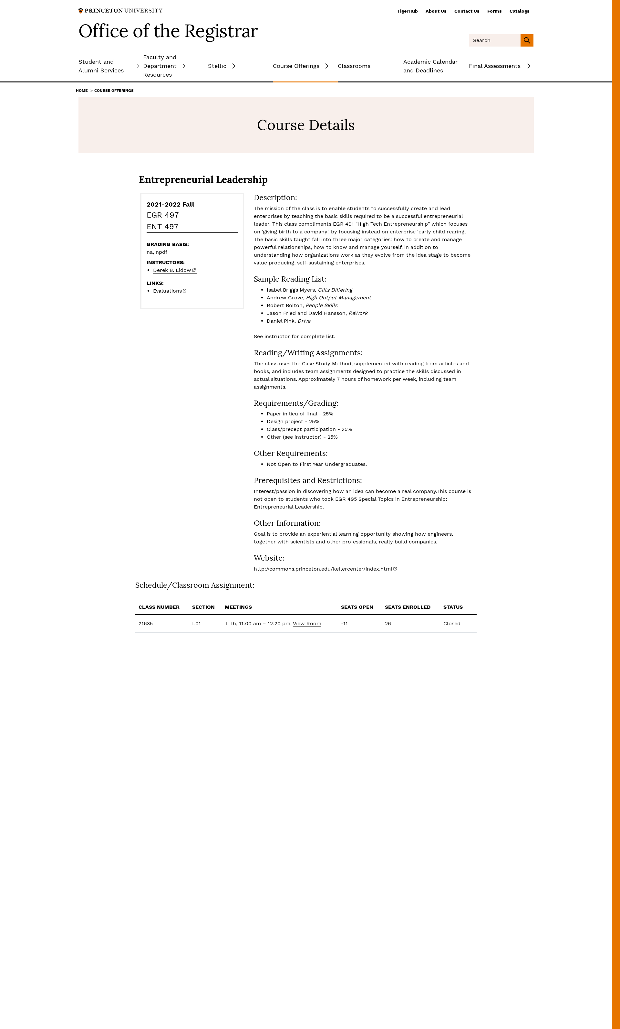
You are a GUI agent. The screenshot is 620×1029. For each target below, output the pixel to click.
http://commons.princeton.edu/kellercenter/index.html (323, 569)
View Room (307, 623)
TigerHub (407, 11)
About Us (436, 11)
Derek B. (172, 270)
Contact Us (467, 11)
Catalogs (520, 11)
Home (82, 90)
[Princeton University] (120, 10)
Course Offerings (114, 90)
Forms (494, 11)
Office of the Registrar (168, 30)
